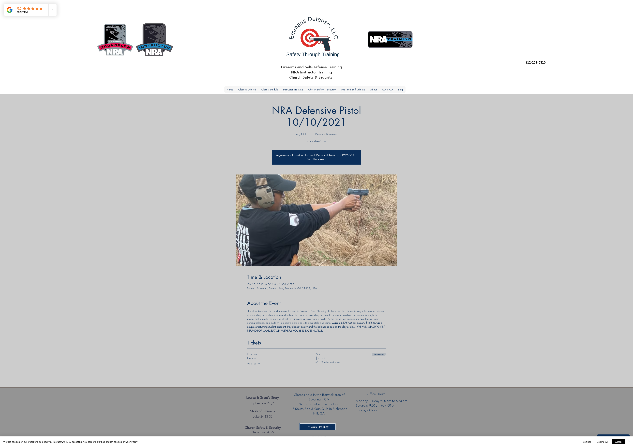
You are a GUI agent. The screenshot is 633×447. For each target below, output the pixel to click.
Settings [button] (587, 441)
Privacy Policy (130, 441)
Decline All (602, 441)
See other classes (316, 159)
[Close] (629, 441)
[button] (373, 89)
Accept (618, 441)
